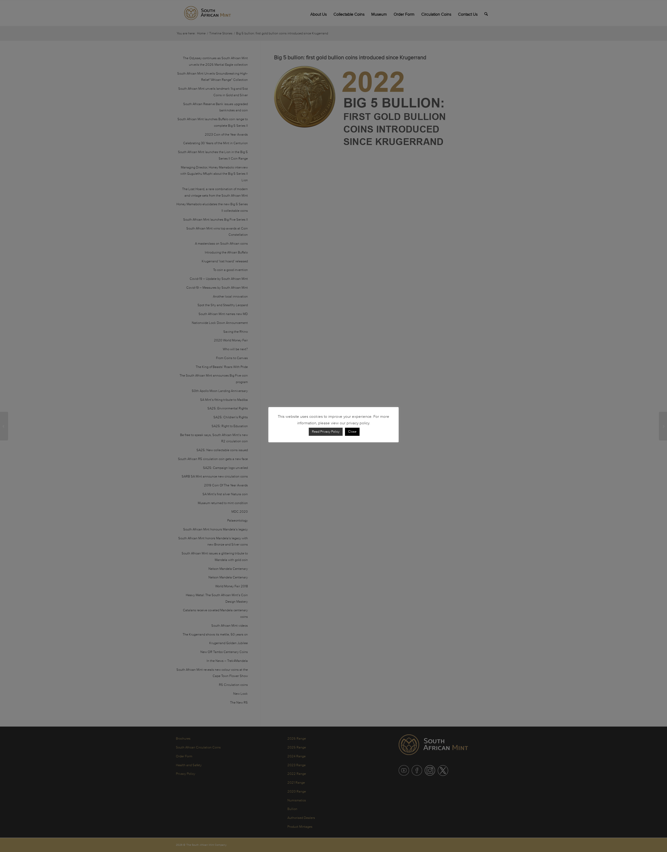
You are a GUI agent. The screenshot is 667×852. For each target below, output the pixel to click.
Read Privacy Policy (325, 432)
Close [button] (352, 432)
